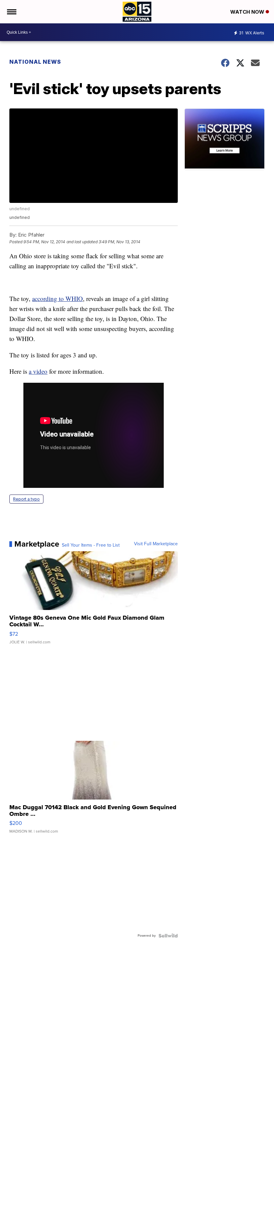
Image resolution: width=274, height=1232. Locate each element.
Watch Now (248, 12)
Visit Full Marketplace (156, 544)
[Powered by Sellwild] (168, 935)
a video (38, 371)
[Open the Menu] (11, 11)
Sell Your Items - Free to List (91, 545)
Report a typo (26, 499)
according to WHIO (57, 298)
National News (35, 61)
